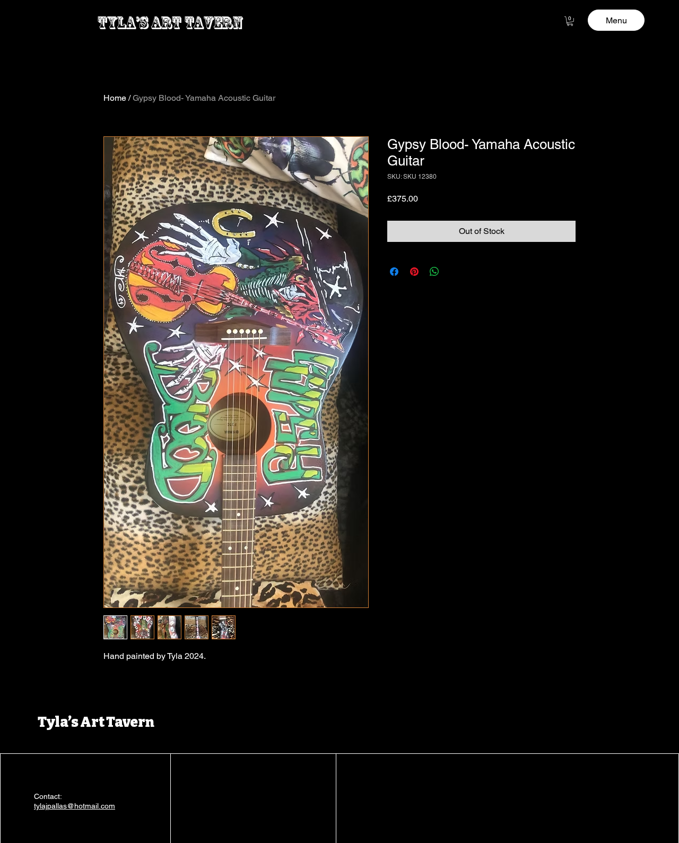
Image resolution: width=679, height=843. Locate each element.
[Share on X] (454, 271)
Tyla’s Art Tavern (96, 722)
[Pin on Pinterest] (414, 271)
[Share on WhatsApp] (434, 271)
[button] (570, 21)
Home (114, 98)
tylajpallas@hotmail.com (74, 806)
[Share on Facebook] (394, 271)
